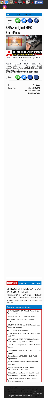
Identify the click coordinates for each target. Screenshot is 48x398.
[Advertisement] (24, 186)
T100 (16, 300)
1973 (40, 300)
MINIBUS (27, 295)
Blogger (36, 396)
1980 (21, 300)
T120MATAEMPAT (17, 292)
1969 (36, 300)
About (41, 392)
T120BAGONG (13, 295)
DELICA (28, 288)
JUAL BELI (23, 283)
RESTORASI (24, 298)
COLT (38, 288)
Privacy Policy (27, 394)
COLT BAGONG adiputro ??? (19, 330)
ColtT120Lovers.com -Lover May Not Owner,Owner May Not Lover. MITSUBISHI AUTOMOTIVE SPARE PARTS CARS (23, 390)
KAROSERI (12, 297)
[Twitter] (23, 20)
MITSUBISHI (14, 288)
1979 (33, 300)
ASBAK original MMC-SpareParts (19, 30)
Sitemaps (18, 394)
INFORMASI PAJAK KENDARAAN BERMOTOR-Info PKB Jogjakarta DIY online (23, 319)
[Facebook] (36, 20)
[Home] (8, 14)
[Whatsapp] (17, 20)
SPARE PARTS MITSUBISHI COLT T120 (22, 72)
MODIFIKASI (12, 283)
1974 (25, 300)
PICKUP (37, 295)
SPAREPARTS (35, 283)
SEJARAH (10, 300)
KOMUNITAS (36, 298)
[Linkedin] (29, 20)
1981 (29, 300)
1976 (11, 303)
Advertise (10, 394)
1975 (8, 303)
